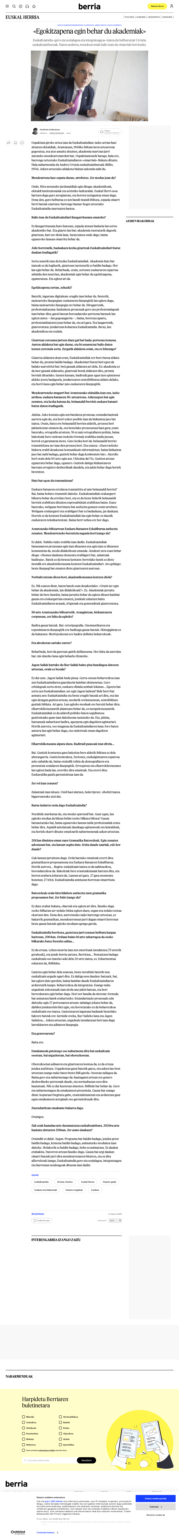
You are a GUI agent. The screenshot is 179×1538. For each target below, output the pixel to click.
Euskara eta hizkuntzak (45, 1190)
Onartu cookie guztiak (155, 1498)
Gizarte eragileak (74, 1190)
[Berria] (16, 1486)
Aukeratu (154, 1507)
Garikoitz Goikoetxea (50, 129)
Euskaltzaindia (41, 1182)
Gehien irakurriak (140, 221)
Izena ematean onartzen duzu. (46, 1450)
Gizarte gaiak (109, 1182)
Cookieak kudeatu (45, 1532)
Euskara (141, 17)
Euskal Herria (87, 1182)
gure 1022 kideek (54, 1501)
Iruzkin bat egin (43, 1220)
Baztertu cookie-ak (156, 1515)
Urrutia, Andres (65, 1182)
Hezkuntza (154, 17)
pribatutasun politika (46, 1450)
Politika (129, 17)
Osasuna (167, 17)
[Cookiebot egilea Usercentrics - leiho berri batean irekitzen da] (18, 1532)
